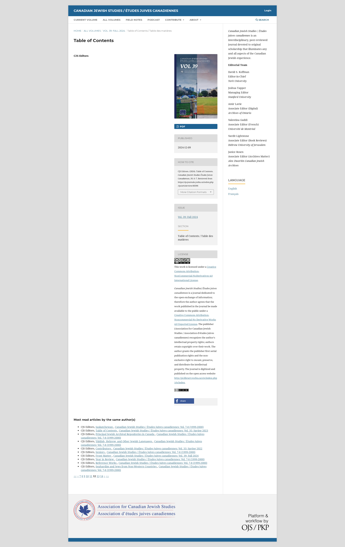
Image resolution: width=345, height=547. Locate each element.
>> (107, 476)
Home (77, 30)
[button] (184, 401)
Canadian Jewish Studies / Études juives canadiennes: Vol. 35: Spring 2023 (163, 430)
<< (75, 476)
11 (90, 476)
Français (233, 194)
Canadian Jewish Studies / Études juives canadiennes (126, 11)
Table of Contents (107, 430)
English (232, 188)
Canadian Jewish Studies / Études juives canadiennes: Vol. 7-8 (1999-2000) (159, 427)
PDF (182, 126)
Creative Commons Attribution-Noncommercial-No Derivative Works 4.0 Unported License (195, 319)
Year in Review (105, 459)
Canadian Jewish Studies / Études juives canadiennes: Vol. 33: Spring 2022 (157, 448)
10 (87, 476)
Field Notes (134, 19)
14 (101, 476)
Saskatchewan (105, 427)
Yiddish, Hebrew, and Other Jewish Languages (124, 441)
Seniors (100, 452)
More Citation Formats (193, 192)
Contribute (173, 19)
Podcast (154, 19)
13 (98, 476)
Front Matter (104, 455)
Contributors (104, 448)
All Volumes (111, 19)
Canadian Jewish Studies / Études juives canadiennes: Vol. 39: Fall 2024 (156, 455)
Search (263, 19)
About (194, 19)
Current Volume (85, 19)
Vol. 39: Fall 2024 (114, 30)
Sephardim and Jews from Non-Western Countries (126, 466)
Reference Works (106, 463)
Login (267, 10)
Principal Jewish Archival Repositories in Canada (125, 434)
